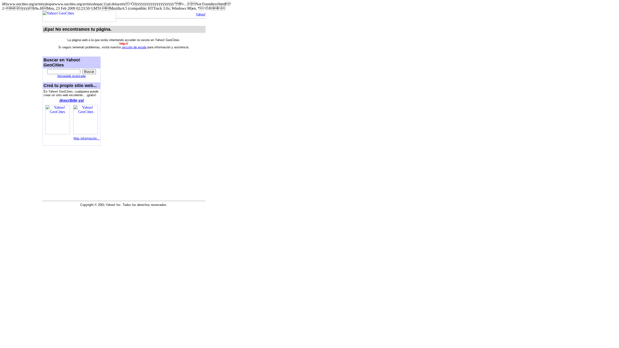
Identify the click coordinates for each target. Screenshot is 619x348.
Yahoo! (201, 14)
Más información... (87, 138)
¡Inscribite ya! (71, 100)
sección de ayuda (134, 47)
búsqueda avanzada (72, 76)
